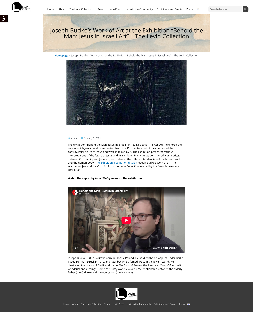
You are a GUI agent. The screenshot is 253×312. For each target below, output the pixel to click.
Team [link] (101, 9)
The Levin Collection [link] (81, 9)
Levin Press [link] (115, 9)
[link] (4, 18)
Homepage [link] (61, 55)
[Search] (245, 9)
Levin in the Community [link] (139, 9)
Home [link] (50, 9)
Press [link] (189, 9)
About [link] (62, 9)
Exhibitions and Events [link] (169, 9)
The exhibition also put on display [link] (116, 162)
